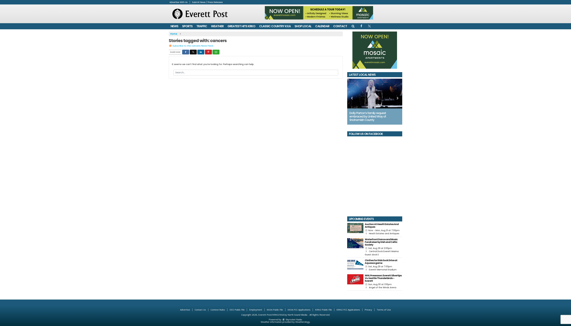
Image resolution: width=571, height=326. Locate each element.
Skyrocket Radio (293, 319)
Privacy (368, 309)
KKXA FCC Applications (299, 309)
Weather (217, 26)
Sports (187, 26)
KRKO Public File (323, 309)
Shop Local (303, 26)
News (174, 26)
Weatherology (302, 321)
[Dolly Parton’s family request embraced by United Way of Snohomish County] (374, 93)
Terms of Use (384, 309)
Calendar (322, 26)
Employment (255, 309)
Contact (340, 26)
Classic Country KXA (275, 26)
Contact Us (200, 309)
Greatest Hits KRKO (241, 26)
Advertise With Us (179, 2)
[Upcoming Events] (355, 229)
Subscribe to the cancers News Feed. (193, 45)
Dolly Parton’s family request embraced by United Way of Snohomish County (367, 116)
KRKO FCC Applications (348, 309)
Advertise (185, 309)
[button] (353, 26)
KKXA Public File (275, 309)
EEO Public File (237, 309)
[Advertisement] (319, 12)
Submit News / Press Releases (207, 2)
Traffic (201, 26)
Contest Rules (218, 309)
